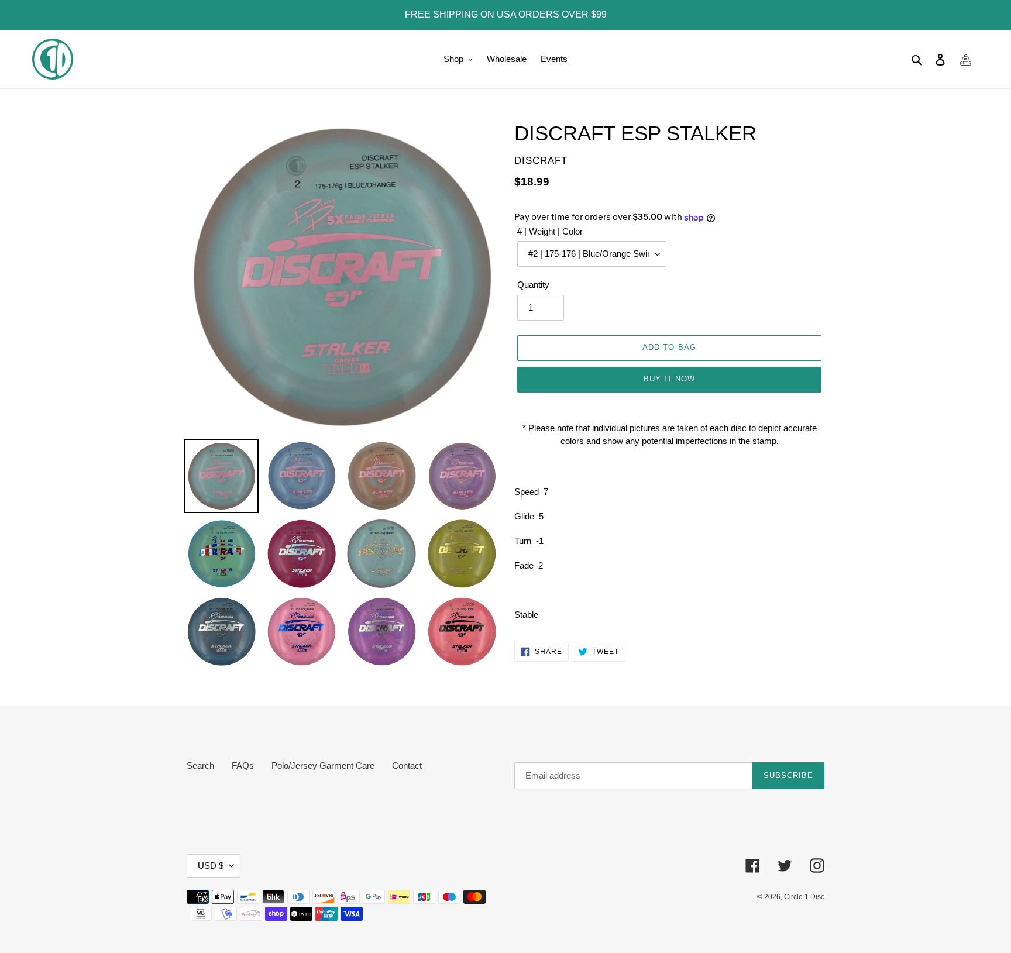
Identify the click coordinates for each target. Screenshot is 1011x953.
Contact (407, 765)
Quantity (533, 285)
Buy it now (669, 378)
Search (200, 765)
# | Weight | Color (550, 231)
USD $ (210, 866)
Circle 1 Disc (804, 897)
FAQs (243, 765)
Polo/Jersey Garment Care (322, 765)
